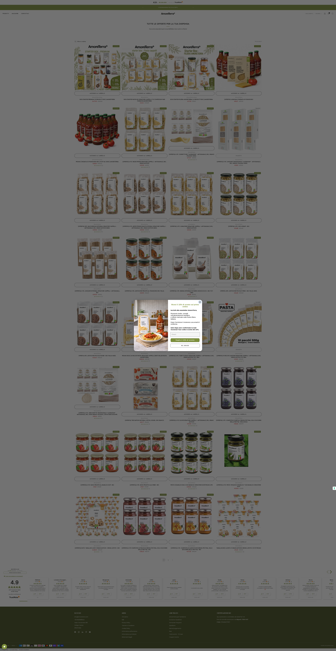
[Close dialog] (200, 302)
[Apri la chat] (4, 646)
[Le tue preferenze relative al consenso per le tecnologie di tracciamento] (334, 488)
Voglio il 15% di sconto (185, 340)
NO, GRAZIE (185, 345)
